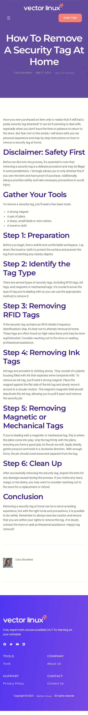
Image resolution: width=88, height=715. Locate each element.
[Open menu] (8, 17)
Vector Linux (44, 695)
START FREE (70, 18)
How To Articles (64, 72)
